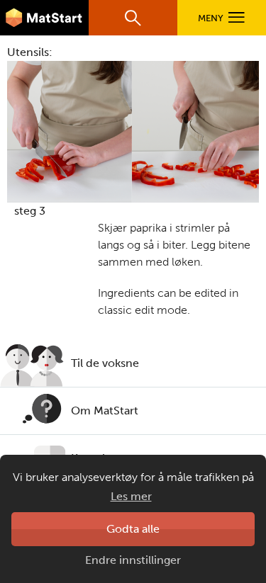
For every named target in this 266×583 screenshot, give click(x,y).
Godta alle (133, 529)
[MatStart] (44, 17)
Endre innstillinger (133, 560)
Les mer (131, 496)
